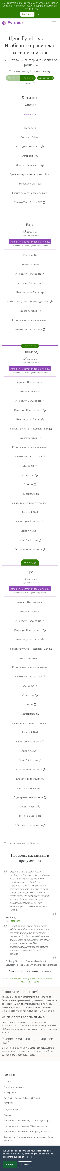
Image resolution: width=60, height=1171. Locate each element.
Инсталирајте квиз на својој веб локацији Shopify (27, 1120)
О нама (7, 1081)
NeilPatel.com (13, 920)
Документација (11, 1109)
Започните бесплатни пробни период (30, 241)
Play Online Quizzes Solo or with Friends (22, 1098)
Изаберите (30, 114)
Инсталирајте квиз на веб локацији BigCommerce (27, 1131)
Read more (27, 14)
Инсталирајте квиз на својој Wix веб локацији (25, 1126)
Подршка (8, 1115)
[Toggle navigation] (54, 23)
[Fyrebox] (13, 22)
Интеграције (10, 1092)
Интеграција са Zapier (28, 165)
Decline (25, 1164)
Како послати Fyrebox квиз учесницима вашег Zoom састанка (28, 1138)
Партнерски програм (14, 1087)
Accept (10, 1164)
